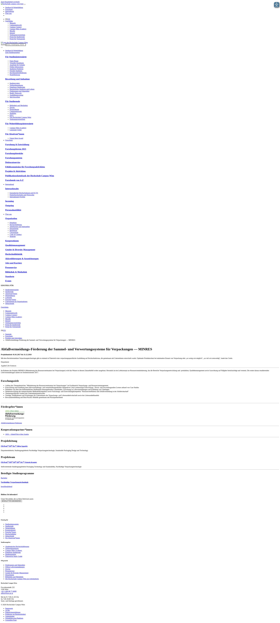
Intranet (12, 33)
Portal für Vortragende (17, 39)
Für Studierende (12, 101)
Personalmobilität (13, 210)
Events (8, 281)
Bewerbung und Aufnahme (17, 79)
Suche (3, 45)
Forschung (9, 9)
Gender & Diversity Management (20, 249)
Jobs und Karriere (13, 263)
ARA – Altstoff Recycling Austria (17, 434)
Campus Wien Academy (18, 29)
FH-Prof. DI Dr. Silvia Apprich (14, 446)
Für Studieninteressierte (15, 57)
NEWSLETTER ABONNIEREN (11, 501)
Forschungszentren (13, 158)
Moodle (12, 31)
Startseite (8, 334)
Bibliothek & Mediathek (16, 272)
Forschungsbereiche (14, 153)
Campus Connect (16, 27)
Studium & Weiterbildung (14, 7)
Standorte (9, 276)
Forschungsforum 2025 (15, 149)
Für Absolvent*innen (14, 134)
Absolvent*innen (11, 294)
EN (9, 19)
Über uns (8, 13)
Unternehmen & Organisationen (16, 301)
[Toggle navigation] (25, 4)
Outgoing (9, 205)
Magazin (13, 23)
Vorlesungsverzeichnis (17, 35)
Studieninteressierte (12, 290)
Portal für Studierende (17, 37)
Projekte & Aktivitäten (15, 171)
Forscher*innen (10, 299)
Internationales (12, 188)
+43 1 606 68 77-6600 (8, 591)
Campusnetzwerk (16, 25)
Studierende (9, 292)
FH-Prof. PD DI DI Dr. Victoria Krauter (19, 462)
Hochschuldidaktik (13, 254)
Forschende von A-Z (14, 180)
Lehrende (8, 298)
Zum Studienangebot (12, 52)
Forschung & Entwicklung (17, 144)
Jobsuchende (9, 303)
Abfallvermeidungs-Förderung (11, 423)
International (9, 11)
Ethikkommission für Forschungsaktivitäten (25, 167)
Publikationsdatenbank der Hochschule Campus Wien (29, 176)
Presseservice (11, 267)
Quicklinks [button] (9, 21)
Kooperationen (12, 241)
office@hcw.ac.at (7, 593)
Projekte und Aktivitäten (13, 338)
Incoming (9, 201)
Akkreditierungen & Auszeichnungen (22, 258)
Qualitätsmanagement (15, 245)
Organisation (11, 218)
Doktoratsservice (12, 162)
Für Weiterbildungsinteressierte (19, 123)
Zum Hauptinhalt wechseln (10, 2)
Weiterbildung (10, 296)
